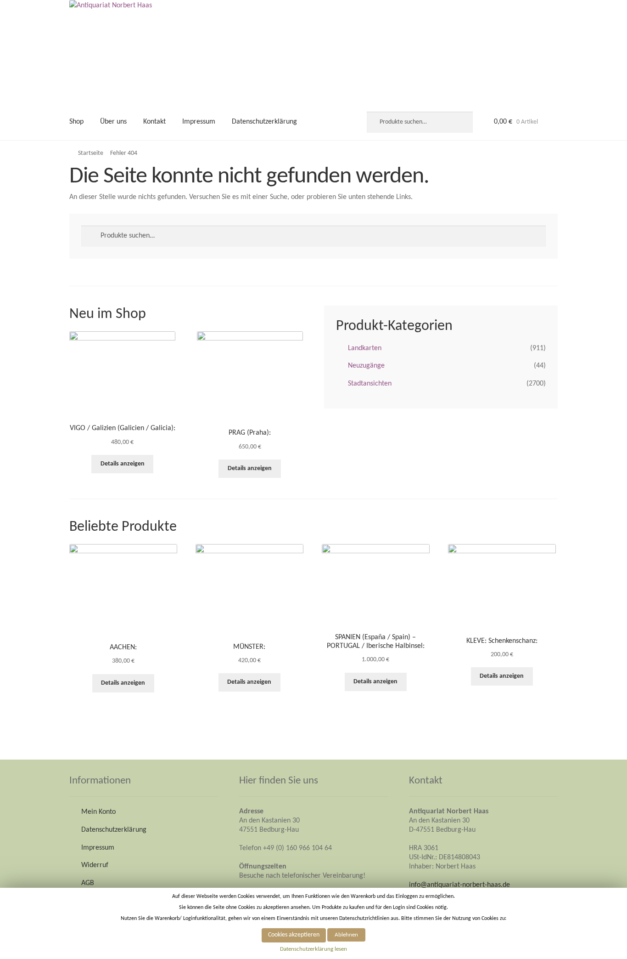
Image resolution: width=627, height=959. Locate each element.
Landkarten (364, 348)
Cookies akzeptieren (293, 934)
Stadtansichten (370, 383)
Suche (461, 122)
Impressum (198, 121)
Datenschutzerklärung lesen (313, 949)
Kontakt (154, 121)
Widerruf (94, 865)
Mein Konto (98, 812)
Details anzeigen (123, 463)
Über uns (113, 121)
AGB (87, 883)
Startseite (90, 153)
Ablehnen (346, 935)
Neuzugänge (366, 365)
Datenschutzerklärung (264, 121)
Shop (76, 121)
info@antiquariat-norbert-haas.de (459, 885)
